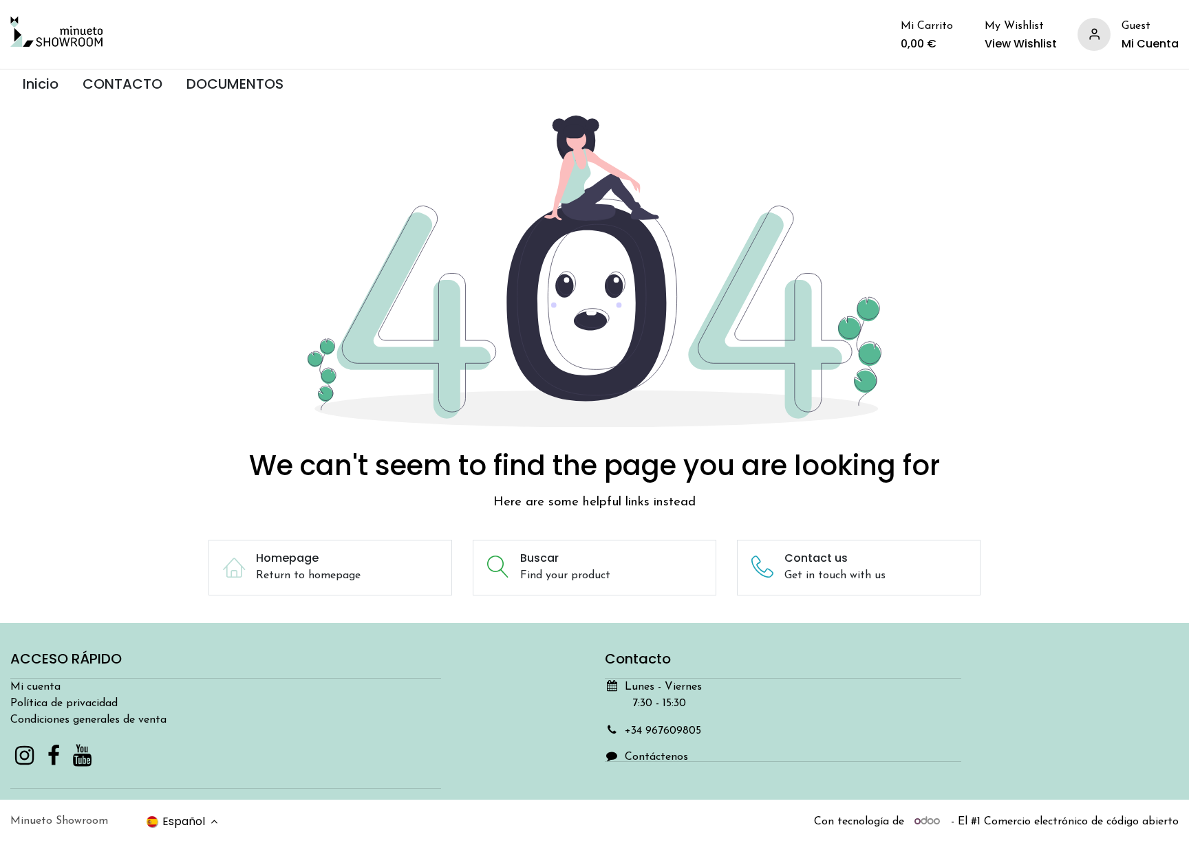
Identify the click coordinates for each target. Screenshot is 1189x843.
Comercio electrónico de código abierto (1081, 821)
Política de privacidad (64, 703)
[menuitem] (40, 84)
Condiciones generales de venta (88, 719)
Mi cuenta (35, 686)
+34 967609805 (663, 730)
